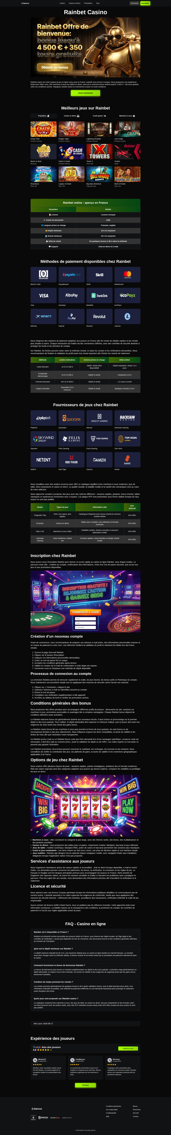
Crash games (98, 116)
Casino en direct (70, 116)
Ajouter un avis (128, 1048)
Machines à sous (125, 116)
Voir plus (85, 1085)
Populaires (42, 116)
